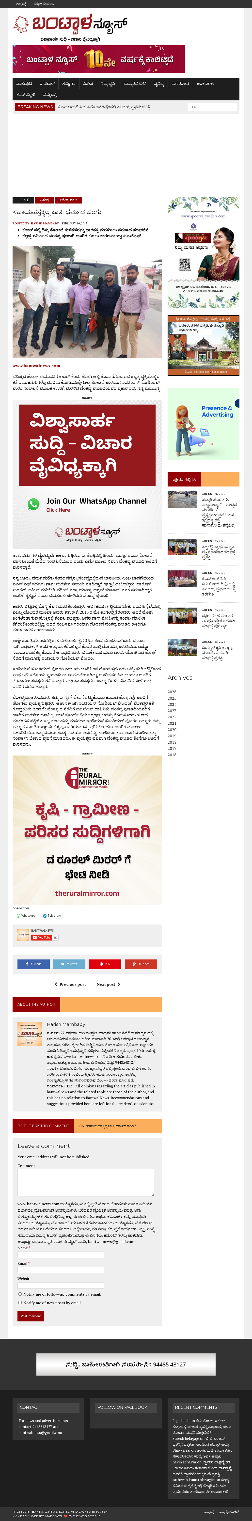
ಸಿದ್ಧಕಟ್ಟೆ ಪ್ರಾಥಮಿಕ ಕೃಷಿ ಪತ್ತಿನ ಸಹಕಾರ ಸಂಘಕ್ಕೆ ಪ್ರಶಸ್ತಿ (218, 552)
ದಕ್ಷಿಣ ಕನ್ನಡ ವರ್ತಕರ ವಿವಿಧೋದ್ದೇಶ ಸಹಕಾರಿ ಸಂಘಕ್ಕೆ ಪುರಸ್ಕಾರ (218, 620)
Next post (106, 984)
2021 (172, 723)
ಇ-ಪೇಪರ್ (47, 83)
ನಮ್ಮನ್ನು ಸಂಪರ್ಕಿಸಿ (44, 4)
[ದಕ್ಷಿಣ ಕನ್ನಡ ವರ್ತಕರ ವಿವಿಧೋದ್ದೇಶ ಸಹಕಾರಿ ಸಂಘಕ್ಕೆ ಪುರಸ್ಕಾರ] (182, 620)
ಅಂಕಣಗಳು (205, 83)
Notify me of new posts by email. (52, 1302)
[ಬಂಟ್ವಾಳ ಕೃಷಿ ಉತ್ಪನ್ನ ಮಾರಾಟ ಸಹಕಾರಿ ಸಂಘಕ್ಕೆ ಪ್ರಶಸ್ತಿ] (182, 652)
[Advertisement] (126, 155)
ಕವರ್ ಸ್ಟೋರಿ (25, 94)
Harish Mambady (45, 223)
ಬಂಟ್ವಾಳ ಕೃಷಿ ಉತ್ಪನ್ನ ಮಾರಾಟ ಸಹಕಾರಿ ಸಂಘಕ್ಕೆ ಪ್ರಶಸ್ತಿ (217, 652)
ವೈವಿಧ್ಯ (159, 83)
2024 (172, 704)
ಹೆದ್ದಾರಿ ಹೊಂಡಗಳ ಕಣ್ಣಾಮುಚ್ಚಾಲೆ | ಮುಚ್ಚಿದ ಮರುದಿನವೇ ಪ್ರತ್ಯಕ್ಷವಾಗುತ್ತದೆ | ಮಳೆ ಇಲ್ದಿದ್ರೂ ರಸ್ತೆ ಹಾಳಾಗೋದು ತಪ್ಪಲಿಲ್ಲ (219, 512)
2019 (172, 735)
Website (24, 1278)
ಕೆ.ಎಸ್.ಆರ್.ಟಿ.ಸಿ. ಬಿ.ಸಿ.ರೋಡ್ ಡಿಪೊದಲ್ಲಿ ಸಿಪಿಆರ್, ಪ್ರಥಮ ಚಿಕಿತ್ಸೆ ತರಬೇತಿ (218, 586)
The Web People (86, 1516)
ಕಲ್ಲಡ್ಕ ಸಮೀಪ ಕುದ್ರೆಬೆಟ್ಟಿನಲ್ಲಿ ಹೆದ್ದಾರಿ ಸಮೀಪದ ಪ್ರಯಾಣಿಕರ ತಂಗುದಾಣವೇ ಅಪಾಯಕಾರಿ (201, 1485)
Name (23, 1248)
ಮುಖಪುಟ (24, 83)
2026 (172, 691)
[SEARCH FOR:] (212, 106)
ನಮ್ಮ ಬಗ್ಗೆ (21, 4)
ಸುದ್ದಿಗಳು (69, 83)
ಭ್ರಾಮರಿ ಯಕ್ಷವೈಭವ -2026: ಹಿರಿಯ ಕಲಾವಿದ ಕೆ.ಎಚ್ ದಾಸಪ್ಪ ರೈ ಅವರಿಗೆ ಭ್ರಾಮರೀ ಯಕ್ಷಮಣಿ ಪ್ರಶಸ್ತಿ (202, 1467)
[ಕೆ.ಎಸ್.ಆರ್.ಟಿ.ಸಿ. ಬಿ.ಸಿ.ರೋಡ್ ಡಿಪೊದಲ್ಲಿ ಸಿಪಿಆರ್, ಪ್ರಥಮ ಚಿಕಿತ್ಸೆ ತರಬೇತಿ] (182, 583)
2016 (172, 754)
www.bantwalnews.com (36, 366)
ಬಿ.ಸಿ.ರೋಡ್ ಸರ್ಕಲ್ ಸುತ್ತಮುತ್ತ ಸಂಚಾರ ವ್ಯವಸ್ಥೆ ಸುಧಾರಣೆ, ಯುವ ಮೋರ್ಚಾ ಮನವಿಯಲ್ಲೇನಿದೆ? (202, 1426)
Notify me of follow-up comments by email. (62, 1294)
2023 (172, 710)
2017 (172, 748)
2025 (172, 698)
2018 (172, 742)
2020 (172, 729)
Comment (26, 1165)
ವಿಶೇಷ (88, 83)
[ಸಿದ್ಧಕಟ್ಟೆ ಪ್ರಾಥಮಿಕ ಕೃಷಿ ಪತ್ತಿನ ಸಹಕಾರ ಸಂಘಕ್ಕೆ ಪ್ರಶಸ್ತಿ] (182, 551)
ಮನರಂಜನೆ (180, 83)
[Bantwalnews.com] (126, 28)
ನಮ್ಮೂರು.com (134, 83)
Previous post (73, 984)
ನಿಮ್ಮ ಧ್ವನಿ (108, 83)
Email (22, 1263)
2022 (172, 717)
